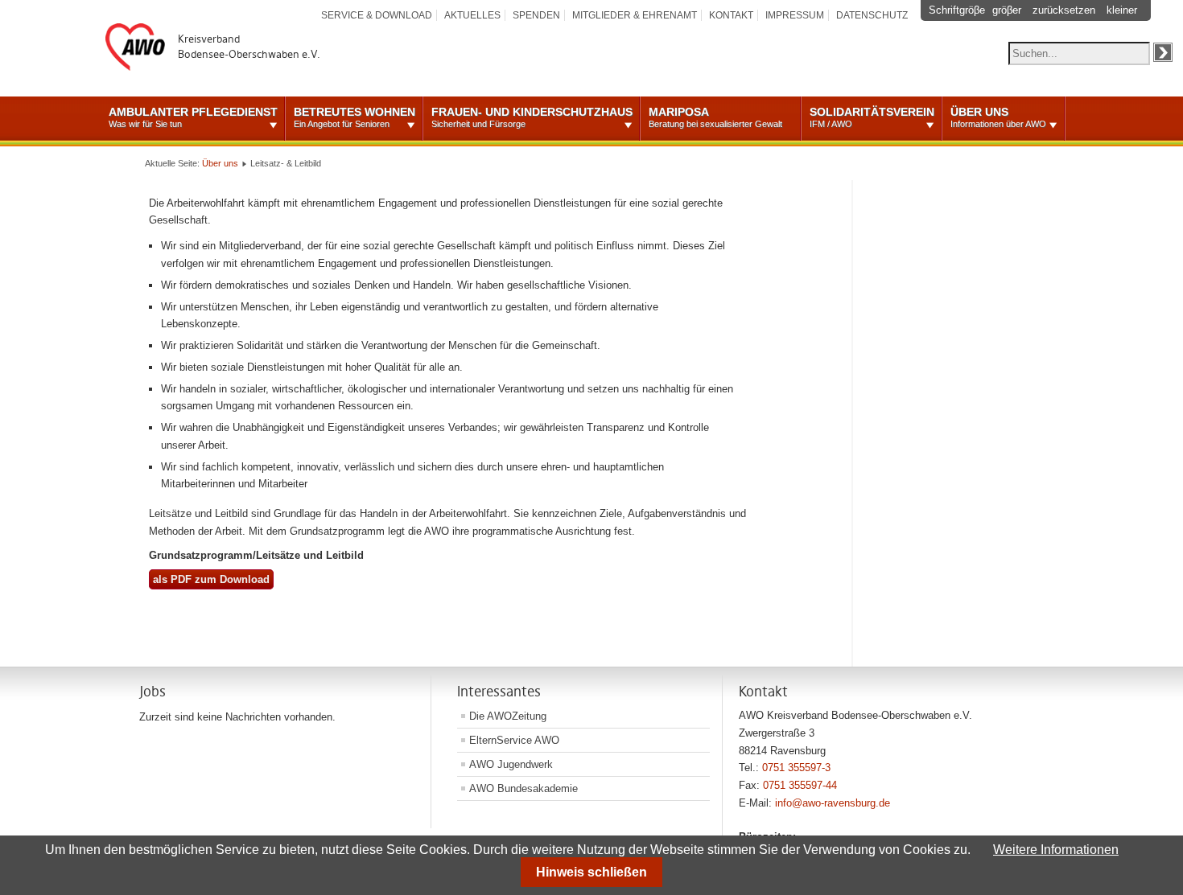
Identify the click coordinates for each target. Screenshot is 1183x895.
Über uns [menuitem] (998, 117)
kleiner (1122, 10)
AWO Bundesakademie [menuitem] (523, 788)
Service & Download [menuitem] (376, 15)
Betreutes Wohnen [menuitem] (354, 117)
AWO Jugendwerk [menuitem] (511, 764)
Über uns (220, 163)
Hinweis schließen (591, 872)
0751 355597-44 (800, 785)
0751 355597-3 (796, 768)
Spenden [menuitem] (536, 15)
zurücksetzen (1064, 10)
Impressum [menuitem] (794, 15)
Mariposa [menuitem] (715, 117)
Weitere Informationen (1056, 849)
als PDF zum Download (211, 579)
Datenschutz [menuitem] (872, 15)
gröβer (1006, 10)
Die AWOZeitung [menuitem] (507, 716)
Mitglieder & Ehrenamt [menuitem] (634, 15)
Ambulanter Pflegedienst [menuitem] (193, 117)
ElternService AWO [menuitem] (514, 740)
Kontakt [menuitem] (731, 15)
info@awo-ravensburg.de (832, 803)
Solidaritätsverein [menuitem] (872, 117)
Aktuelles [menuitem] (472, 15)
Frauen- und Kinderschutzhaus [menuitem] (532, 117)
